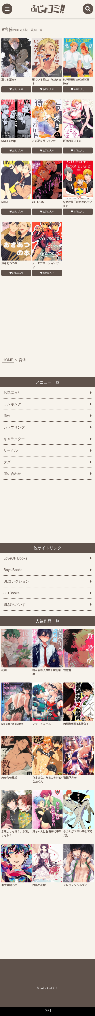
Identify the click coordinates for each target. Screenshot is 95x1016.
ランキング (12, 426)
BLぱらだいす (15, 649)
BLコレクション (16, 625)
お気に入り (17, 89)
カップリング (14, 449)
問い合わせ (12, 496)
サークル (11, 472)
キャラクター (14, 461)
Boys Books (13, 614)
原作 (7, 438)
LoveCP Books (15, 602)
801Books (11, 637)
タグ (7, 484)
